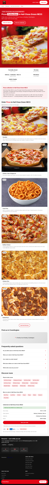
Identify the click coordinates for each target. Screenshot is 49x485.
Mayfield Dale (15, 385)
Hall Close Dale (36, 380)
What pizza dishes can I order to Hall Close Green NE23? (16, 363)
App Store (4, 444)
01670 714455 (36, 2)
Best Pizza (6, 394)
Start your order (24, 422)
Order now (43, 2)
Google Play (10, 444)
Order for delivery (7, 22)
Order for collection (19, 22)
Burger (24, 394)
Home (3, 6)
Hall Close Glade (27, 380)
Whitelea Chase (31, 385)
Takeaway (7, 6)
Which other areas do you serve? (10, 367)
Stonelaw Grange (34, 382)
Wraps (29, 394)
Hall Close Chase (7, 382)
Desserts (40, 394)
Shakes (34, 394)
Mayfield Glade (7, 385)
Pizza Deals (6, 397)
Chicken (19, 394)
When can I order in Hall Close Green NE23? (13, 355)
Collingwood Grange (17, 380)
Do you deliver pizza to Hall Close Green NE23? (14, 350)
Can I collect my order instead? (10, 359)
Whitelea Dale (23, 385)
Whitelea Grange (16, 382)
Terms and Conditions (29, 473)
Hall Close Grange (7, 380)
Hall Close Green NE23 (15, 6)
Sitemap (27, 475)
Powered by (4, 457)
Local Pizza (12, 394)
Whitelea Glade (25, 382)
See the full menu (24, 325)
